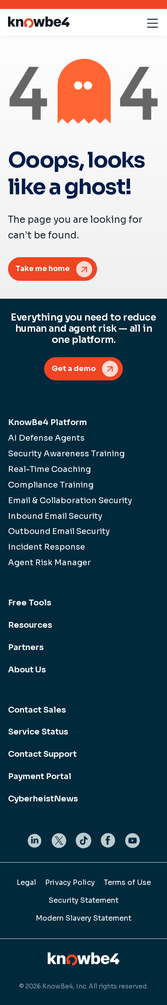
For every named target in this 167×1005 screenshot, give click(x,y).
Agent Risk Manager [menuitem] (49, 562)
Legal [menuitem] (26, 882)
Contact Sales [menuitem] (37, 710)
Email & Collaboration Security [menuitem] (70, 500)
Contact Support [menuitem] (42, 754)
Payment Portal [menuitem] (39, 776)
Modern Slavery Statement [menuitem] (83, 918)
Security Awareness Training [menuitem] (66, 454)
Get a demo (74, 368)
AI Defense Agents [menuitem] (46, 438)
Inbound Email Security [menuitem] (55, 516)
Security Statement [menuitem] (83, 900)
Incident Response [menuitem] (46, 547)
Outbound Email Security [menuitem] (59, 531)
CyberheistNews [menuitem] (43, 799)
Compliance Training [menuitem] (51, 485)
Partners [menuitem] (26, 647)
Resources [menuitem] (30, 625)
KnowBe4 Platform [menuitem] (47, 422)
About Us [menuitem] (27, 670)
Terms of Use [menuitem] (127, 882)
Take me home (43, 268)
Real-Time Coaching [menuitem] (49, 469)
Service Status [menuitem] (38, 732)
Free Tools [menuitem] (29, 603)
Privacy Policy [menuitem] (70, 882)
